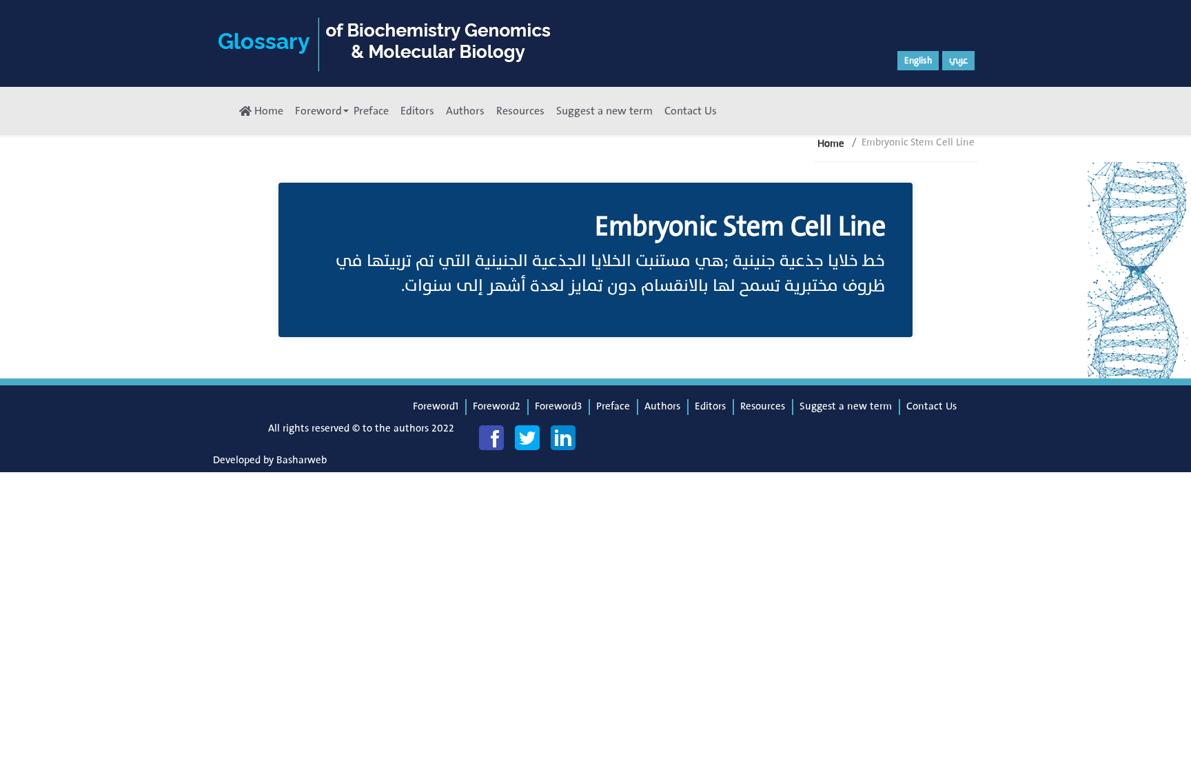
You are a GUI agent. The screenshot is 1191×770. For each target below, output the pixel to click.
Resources (520, 111)
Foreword (318, 111)
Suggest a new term (604, 111)
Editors (417, 111)
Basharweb (301, 460)
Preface (371, 111)
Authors (465, 111)
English (918, 60)
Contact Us (690, 111)
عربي (958, 60)
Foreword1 (435, 406)
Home (267, 111)
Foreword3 (558, 406)
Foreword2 (496, 406)
